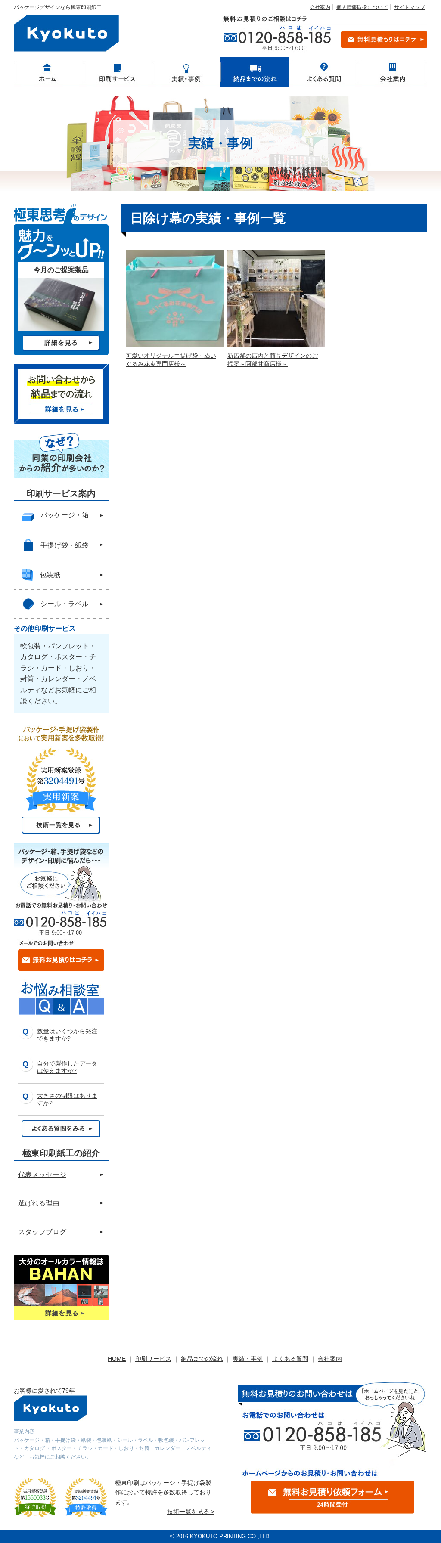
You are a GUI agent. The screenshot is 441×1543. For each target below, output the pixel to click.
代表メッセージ (42, 1174)
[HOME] (48, 72)
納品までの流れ (202, 1358)
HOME (117, 1358)
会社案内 (320, 7)
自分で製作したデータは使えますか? (67, 1067)
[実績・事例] (186, 72)
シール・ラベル (64, 603)
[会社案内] (392, 72)
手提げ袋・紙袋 (64, 545)
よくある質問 (290, 1358)
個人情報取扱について (362, 7)
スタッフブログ (42, 1232)
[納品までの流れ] (254, 72)
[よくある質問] (323, 72)
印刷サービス (153, 1358)
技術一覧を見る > (190, 1511)
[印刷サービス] (117, 72)
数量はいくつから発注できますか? (67, 1035)
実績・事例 (248, 1358)
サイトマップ (409, 7)
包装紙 (50, 575)
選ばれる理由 (38, 1203)
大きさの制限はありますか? (67, 1099)
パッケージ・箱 (64, 515)
